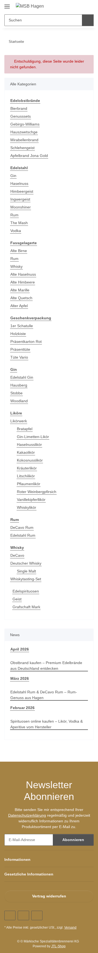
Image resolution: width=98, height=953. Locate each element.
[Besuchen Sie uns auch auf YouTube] (23, 915)
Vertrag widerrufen (49, 896)
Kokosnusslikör (30, 460)
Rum (14, 215)
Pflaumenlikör (28, 484)
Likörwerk (18, 421)
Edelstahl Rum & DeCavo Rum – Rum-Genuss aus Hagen (43, 695)
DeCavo (17, 555)
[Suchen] (88, 20)
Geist (17, 599)
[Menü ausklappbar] (7, 4)
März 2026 (19, 678)
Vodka (15, 230)
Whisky (16, 266)
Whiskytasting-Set (25, 579)
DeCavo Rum (21, 527)
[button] (72, 6)
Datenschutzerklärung (27, 815)
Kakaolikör (26, 452)
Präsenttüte (20, 349)
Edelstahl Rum (22, 535)
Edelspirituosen (26, 591)
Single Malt (26, 571)
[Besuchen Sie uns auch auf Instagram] (36, 915)
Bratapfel (24, 429)
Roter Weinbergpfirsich (36, 492)
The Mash (19, 223)
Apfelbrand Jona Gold (29, 155)
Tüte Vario (19, 357)
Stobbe (16, 393)
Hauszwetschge (24, 132)
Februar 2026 (22, 708)
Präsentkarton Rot (26, 341)
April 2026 (19, 649)
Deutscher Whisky (25, 563)
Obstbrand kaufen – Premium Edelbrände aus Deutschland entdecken (46, 666)
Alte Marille (19, 290)
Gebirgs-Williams (24, 124)
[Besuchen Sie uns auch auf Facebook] (10, 915)
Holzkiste (18, 333)
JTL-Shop (58, 946)
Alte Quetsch (21, 298)
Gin (13, 175)
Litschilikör (26, 476)
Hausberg (18, 385)
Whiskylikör (26, 507)
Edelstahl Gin (21, 377)
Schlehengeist (22, 148)
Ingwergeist (20, 199)
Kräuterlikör (27, 468)
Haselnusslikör (29, 444)
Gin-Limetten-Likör (33, 436)
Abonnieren (73, 840)
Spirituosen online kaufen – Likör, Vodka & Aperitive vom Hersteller (46, 724)
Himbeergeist (21, 191)
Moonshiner (20, 207)
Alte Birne (18, 251)
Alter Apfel (19, 306)
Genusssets (20, 116)
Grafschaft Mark (26, 607)
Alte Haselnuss (23, 274)
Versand (70, 927)
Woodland (19, 401)
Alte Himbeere (22, 282)
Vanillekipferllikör (31, 499)
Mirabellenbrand (24, 140)
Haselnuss (19, 183)
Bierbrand (18, 108)
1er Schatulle (21, 326)
